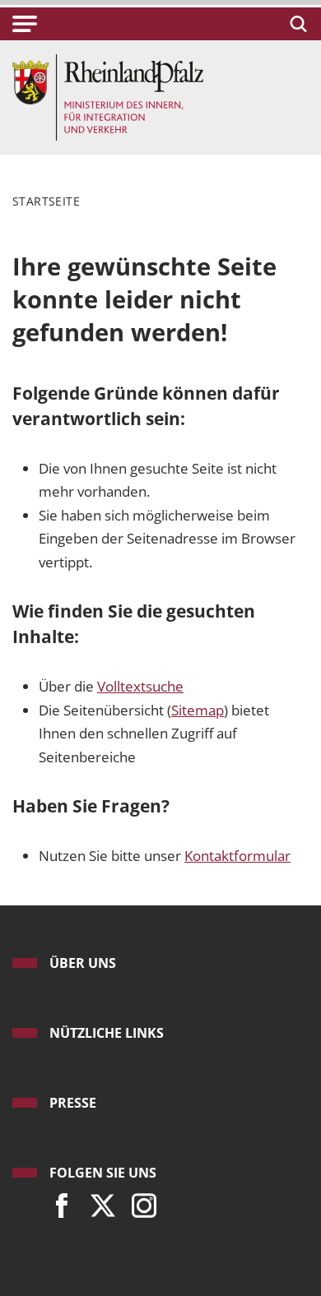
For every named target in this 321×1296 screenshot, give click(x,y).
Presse (72, 1103)
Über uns (82, 963)
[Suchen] (296, 23)
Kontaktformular (237, 855)
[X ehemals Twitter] (99, 1201)
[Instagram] (140, 1201)
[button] (24, 23)
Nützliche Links (106, 1033)
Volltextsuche (140, 686)
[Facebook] (57, 1201)
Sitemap (197, 710)
